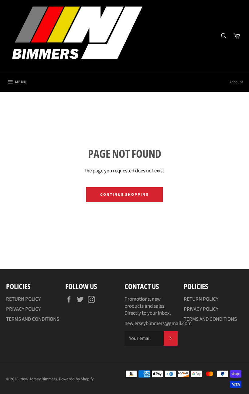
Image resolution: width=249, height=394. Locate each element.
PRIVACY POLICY (23, 309)
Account (236, 82)
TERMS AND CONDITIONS (32, 319)
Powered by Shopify (76, 379)
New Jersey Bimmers (38, 379)
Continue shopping (124, 194)
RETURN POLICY (23, 299)
